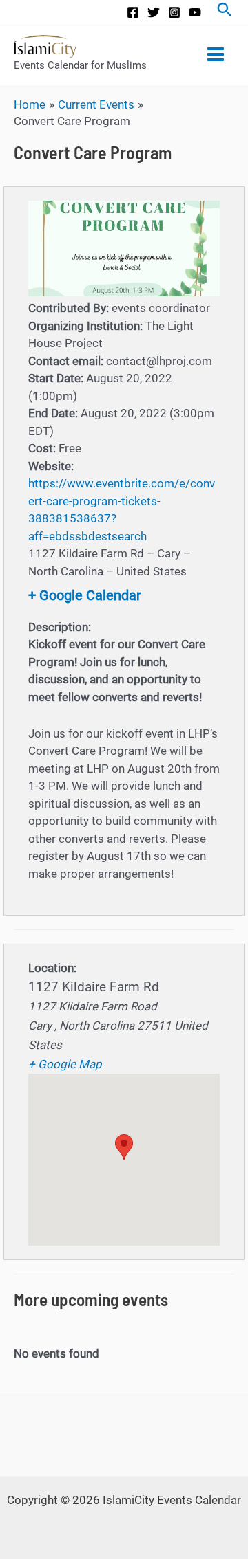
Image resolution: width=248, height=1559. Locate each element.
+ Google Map (65, 1064)
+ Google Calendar (84, 595)
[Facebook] (133, 12)
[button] (124, 1147)
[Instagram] (174, 12)
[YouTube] (195, 12)
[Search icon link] (224, 11)
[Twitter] (153, 12)
